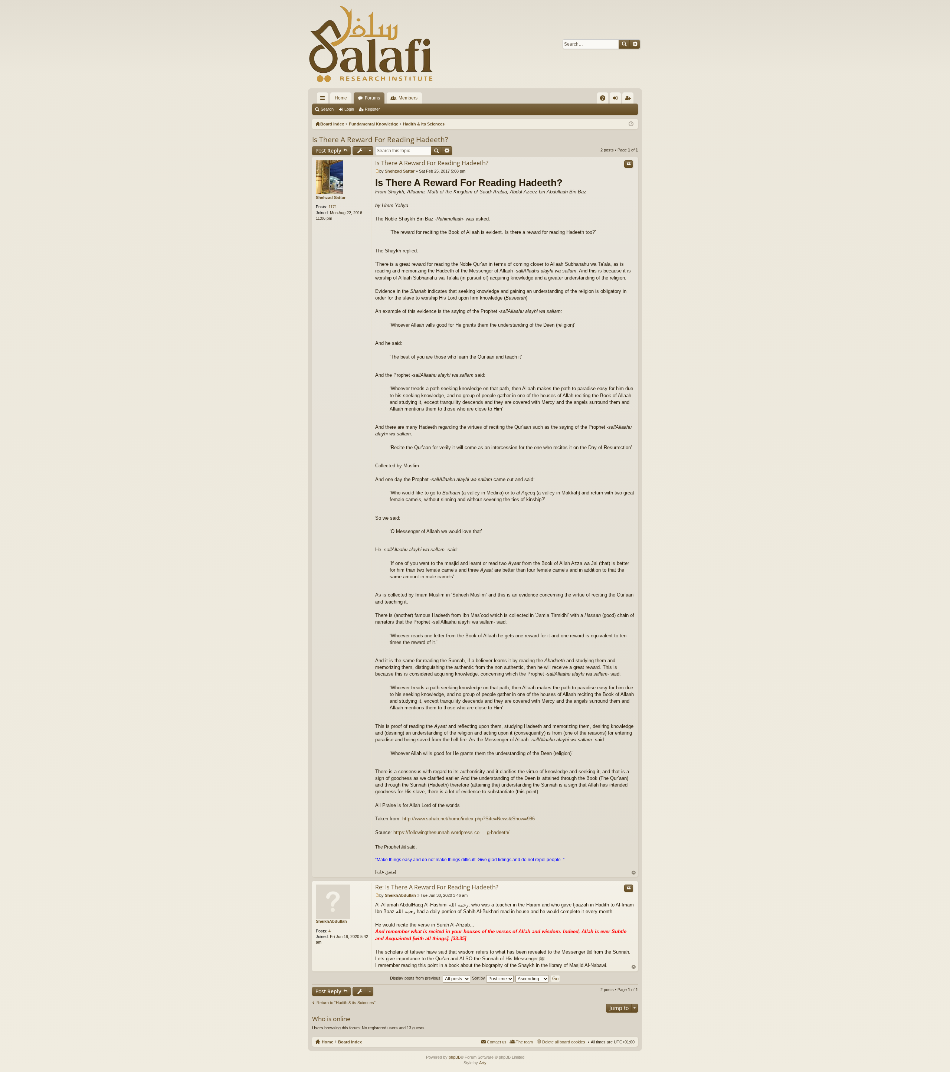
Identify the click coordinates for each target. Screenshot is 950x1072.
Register (372, 109)
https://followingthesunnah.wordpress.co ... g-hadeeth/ (451, 832)
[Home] (371, 44)
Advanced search (635, 44)
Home (341, 98)
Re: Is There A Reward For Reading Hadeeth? (436, 887)
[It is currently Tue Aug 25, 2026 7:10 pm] (631, 124)
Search (624, 44)
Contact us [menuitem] (497, 1042)
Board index (350, 1042)
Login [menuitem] (617, 99)
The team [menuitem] (524, 1042)
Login (349, 109)
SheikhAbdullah (331, 921)
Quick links (324, 99)
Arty (483, 1062)
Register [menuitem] (629, 99)
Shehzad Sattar (330, 197)
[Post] (377, 171)
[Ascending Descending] (532, 978)
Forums (372, 98)
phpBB (455, 1057)
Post (328, 150)
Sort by (479, 978)
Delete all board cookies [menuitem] (563, 1042)
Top (634, 872)
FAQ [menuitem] (605, 99)
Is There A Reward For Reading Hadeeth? (380, 139)
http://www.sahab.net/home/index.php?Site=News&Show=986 (468, 818)
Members (408, 98)
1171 (332, 207)
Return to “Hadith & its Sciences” (346, 1002)
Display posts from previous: (416, 978)
